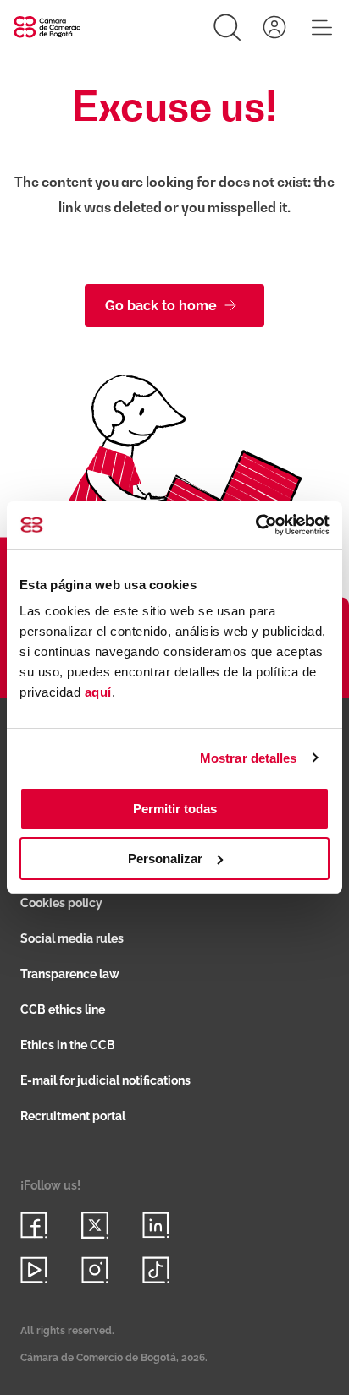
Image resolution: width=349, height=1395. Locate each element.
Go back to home (161, 306)
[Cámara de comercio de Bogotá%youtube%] (33, 1269)
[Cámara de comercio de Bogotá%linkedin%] (155, 1225)
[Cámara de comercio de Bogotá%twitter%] (94, 1225)
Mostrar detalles (248, 758)
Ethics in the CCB (67, 1045)
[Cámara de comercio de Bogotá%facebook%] (33, 1225)
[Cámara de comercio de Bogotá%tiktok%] (155, 1269)
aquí (98, 692)
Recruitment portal (72, 1116)
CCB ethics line (62, 1009)
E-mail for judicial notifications (105, 1080)
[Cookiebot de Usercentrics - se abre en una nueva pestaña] (255, 525)
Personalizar (165, 858)
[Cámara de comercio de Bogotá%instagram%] (94, 1269)
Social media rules (72, 938)
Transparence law (69, 974)
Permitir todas (175, 808)
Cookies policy (61, 903)
